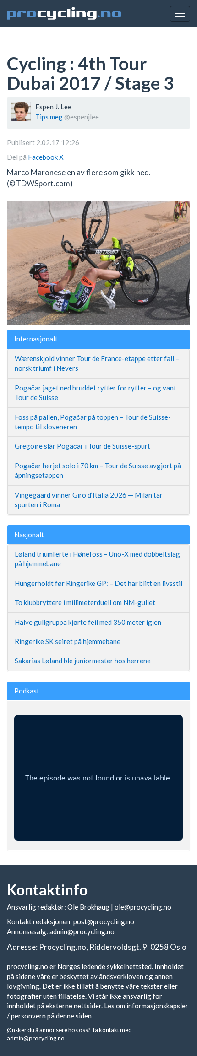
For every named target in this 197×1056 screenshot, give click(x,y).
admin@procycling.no (82, 931)
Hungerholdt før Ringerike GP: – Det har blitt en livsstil (98, 583)
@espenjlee (81, 117)
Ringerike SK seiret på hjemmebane (67, 641)
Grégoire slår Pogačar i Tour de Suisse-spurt (82, 446)
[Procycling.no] (64, 13)
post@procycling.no (103, 921)
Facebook (43, 157)
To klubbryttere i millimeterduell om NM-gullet (85, 602)
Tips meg (49, 117)
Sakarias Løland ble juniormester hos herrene (83, 660)
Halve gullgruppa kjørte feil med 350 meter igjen (88, 622)
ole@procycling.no (143, 907)
